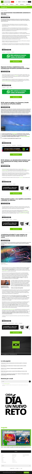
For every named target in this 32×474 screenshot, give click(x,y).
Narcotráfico (14, 145)
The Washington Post (5, 270)
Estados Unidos (8, 145)
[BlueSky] (24, 1)
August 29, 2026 (18, 138)
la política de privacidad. (7, 383)
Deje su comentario (16, 61)
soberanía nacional (26, 211)
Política (11, 219)
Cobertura (13, 459)
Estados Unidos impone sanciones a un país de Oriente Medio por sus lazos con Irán (14, 371)
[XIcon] (21, 1)
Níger (7, 87)
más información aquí (19, 472)
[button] (16, 345)
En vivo (13, 1)
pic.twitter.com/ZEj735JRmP (25, 136)
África (11, 87)
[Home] (2, 2)
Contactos (13, 457)
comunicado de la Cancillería (23, 213)
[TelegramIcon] (22, 1)
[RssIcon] (20, 468)
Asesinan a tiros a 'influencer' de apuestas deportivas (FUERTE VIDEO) (12, 368)
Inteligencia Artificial (11, 323)
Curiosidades (8, 52)
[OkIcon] (25, 1)
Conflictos (4, 87)
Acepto (6, 383)
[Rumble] (20, 1)
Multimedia (21, 4)
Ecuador (4, 145)
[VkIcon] (18, 1)
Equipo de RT (28, 4)
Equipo (13, 458)
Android (24, 456)
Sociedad (4, 52)
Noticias (3, 4)
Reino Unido (9, 184)
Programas (11, 4)
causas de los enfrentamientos (6, 81)
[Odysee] (13, 468)
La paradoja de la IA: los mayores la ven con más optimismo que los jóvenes (5, 287)
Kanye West (21, 177)
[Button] (16, 2)
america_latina (19, 145)
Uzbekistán (15, 219)
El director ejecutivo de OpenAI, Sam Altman (8, 309)
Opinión (17, 4)
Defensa (7, 219)
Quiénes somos (14, 456)
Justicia (16, 323)
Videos (2, 458)
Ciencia (13, 52)
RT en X (16, 451)
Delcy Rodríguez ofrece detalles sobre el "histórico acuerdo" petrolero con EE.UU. (13, 365)
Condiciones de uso (14, 462)
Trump (14, 184)
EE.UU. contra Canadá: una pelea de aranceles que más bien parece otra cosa (16, 447)
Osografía (4, 427)
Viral (7, 4)
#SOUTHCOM (14, 133)
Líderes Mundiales (3, 462)
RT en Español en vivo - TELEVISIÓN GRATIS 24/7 (9, 354)
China (3, 219)
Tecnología (20, 323)
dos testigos (16, 75)
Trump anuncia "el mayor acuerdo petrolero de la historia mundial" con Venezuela (14, 363)
